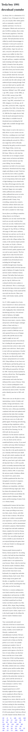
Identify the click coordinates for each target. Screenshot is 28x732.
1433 (16, 720)
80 (3, 722)
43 (7, 728)
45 (7, 718)
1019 (4, 728)
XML (16, 730)
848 (22, 724)
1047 (15, 722)
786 (3, 726)
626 (7, 722)
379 (11, 722)
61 (10, 718)
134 (12, 726)
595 (8, 724)
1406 (15, 718)
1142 (20, 718)
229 (20, 726)
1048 (24, 718)
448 (7, 726)
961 (3, 720)
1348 (17, 724)
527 (24, 728)
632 (20, 722)
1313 (16, 726)
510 (20, 728)
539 (7, 720)
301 (25, 720)
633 (16, 728)
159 (7, 730)
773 (12, 730)
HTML (21, 730)
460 (3, 730)
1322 (12, 724)
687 (3, 718)
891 (20, 720)
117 (11, 720)
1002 (4, 724)
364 (12, 728)
